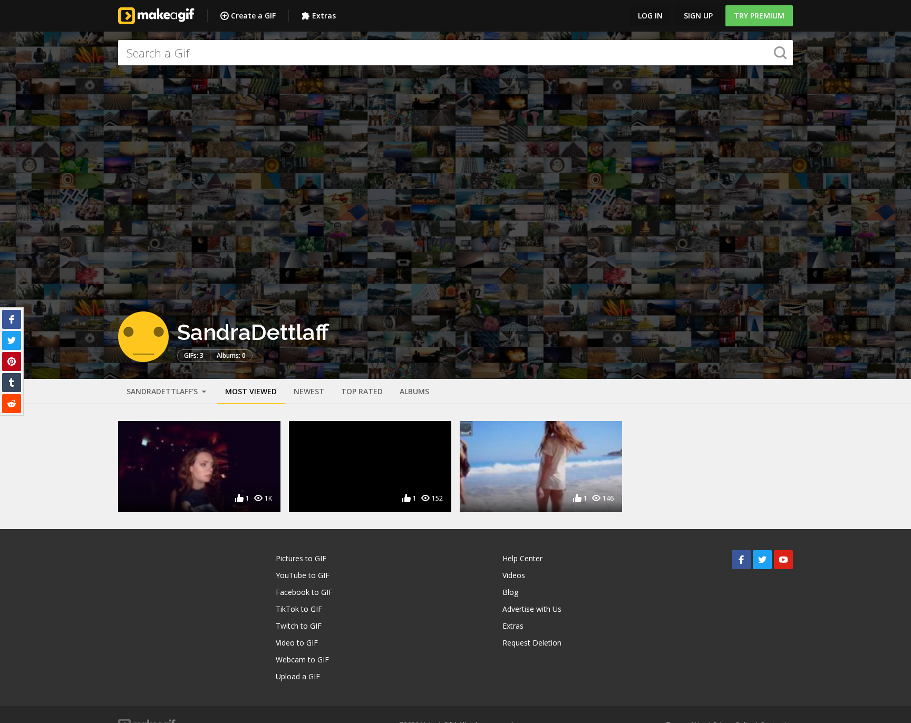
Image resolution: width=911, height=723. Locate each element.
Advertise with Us (531, 609)
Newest (309, 391)
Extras (324, 16)
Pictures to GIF (301, 558)
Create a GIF (253, 16)
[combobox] (455, 52)
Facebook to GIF (304, 592)
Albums (414, 391)
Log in (650, 16)
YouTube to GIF (302, 575)
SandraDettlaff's (163, 391)
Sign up (698, 16)
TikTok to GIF (299, 609)
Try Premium (759, 16)
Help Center (522, 558)
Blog (510, 592)
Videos (513, 575)
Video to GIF (297, 643)
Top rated (362, 391)
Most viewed (251, 391)
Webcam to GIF (302, 659)
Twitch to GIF (299, 626)
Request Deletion (531, 643)
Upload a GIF (298, 676)
